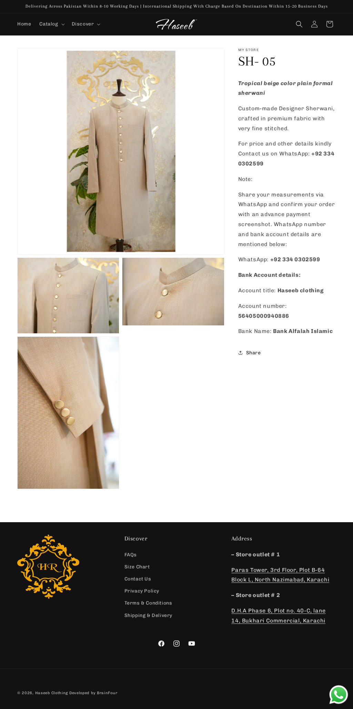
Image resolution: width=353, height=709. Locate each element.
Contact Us (137, 579)
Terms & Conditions (148, 603)
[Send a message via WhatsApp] (339, 695)
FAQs (130, 555)
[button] (51, 24)
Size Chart (137, 567)
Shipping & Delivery (148, 615)
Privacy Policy (141, 591)
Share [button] (253, 353)
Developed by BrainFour (93, 693)
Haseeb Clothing (51, 693)
